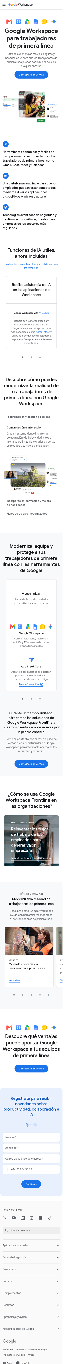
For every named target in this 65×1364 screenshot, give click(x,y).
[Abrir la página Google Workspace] (20, 5)
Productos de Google (14, 1354)
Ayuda (31, 1354)
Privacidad (8, 1349)
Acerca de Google (37, 1349)
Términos (21, 1349)
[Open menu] (4, 5)
